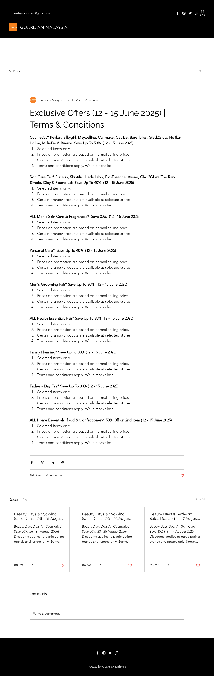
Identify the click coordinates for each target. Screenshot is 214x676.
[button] (202, 13)
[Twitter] (190, 13)
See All (200, 499)
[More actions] (181, 99)
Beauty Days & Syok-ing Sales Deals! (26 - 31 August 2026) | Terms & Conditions (38, 516)
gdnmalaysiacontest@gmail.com (30, 13)
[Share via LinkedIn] (52, 462)
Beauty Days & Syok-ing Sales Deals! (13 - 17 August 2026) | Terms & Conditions (174, 516)
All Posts (14, 71)
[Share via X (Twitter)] (42, 462)
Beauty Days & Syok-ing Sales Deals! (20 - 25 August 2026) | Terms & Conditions (106, 516)
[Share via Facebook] (32, 462)
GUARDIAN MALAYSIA (44, 27)
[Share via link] (62, 462)
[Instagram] (184, 13)
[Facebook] (178, 13)
